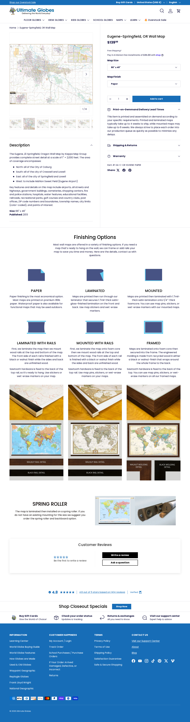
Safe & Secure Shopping (108, 664)
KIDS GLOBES (78, 20)
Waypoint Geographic (22, 670)
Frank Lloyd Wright (20, 682)
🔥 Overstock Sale (155, 20)
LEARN (133, 20)
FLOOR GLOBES (32, 20)
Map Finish (114, 76)
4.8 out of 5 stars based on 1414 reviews (102, 592)
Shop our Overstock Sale (23, 2)
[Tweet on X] (118, 170)
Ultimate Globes (23, 711)
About (135, 647)
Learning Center (19, 641)
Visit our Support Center (146, 641)
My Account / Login (60, 641)
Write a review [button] (120, 555)
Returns (53, 675)
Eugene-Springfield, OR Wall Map (37, 28)
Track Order (56, 647)
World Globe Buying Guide (25, 647)
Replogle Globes (19, 676)
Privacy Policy (102, 641)
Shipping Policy (103, 653)
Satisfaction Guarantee (107, 658)
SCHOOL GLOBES (103, 20)
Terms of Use (102, 647)
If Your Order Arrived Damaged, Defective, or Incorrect (63, 666)
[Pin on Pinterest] (130, 170)
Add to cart (156, 98)
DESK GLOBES (56, 20)
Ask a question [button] (120, 562)
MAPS (119, 20)
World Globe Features (22, 653)
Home (13, 28)
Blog (134, 653)
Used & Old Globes (20, 664)
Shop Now (121, 606)
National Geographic (22, 688)
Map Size (112, 60)
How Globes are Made (22, 658)
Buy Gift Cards (124, 2)
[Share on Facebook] (124, 170)
